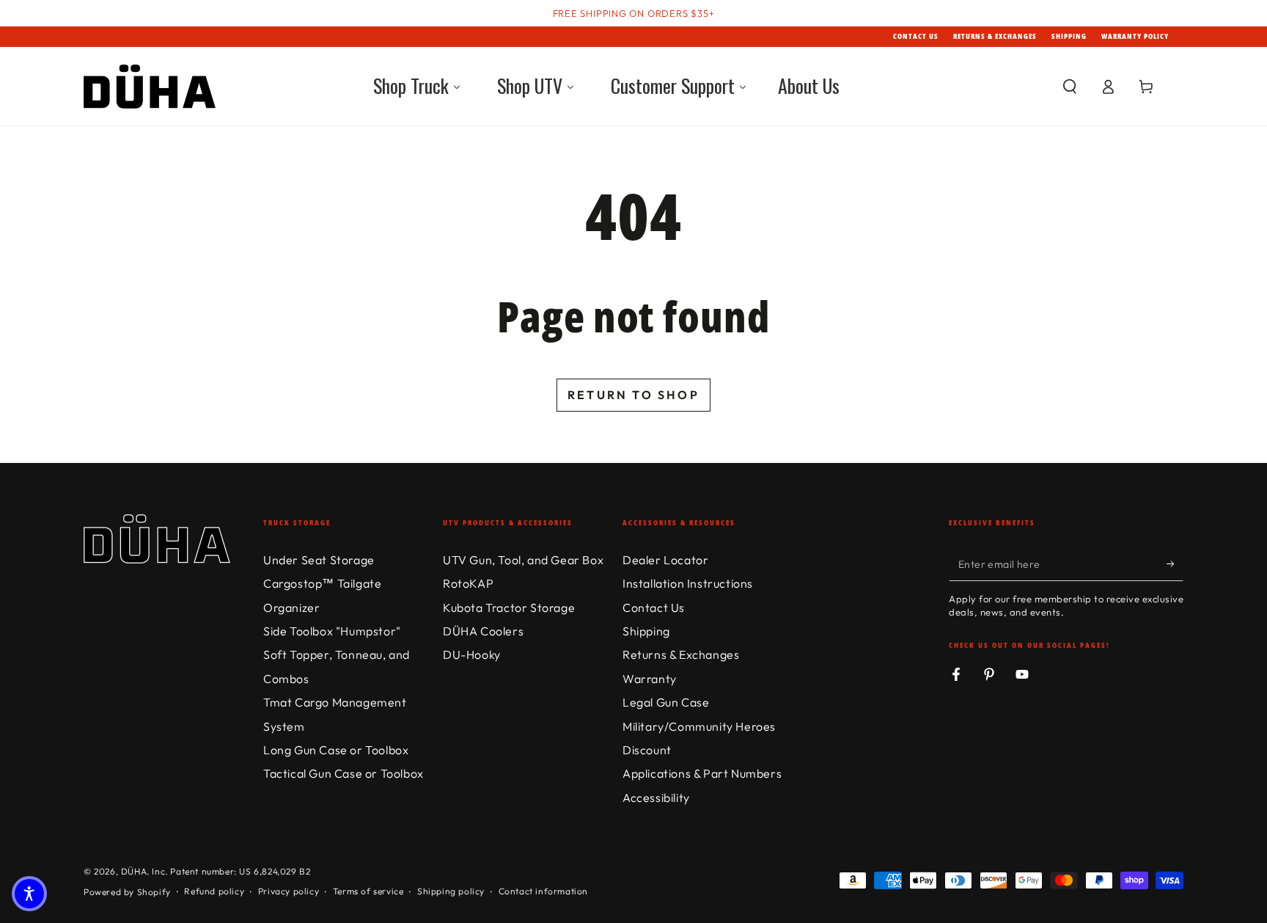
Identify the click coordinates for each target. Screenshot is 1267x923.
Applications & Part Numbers (702, 773)
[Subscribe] (1175, 564)
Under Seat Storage (319, 559)
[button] (1070, 86)
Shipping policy (451, 891)
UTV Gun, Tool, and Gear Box (523, 559)
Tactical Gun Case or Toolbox (343, 773)
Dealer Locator (665, 559)
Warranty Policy (1135, 36)
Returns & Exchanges (995, 36)
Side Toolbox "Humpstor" (332, 631)
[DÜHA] (150, 87)
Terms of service (368, 891)
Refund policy (214, 891)
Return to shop (633, 394)
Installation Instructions (688, 583)
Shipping (1069, 36)
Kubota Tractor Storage (509, 607)
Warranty (650, 678)
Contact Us (916, 36)
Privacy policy (288, 891)
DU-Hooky (472, 654)
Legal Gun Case (666, 702)
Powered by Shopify (127, 891)
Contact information (543, 891)
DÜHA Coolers (483, 631)
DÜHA (134, 871)
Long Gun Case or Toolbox (335, 750)
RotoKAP (468, 583)
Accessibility (656, 797)
